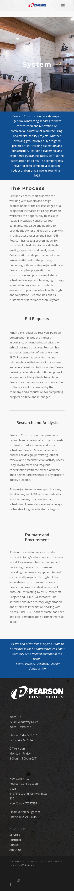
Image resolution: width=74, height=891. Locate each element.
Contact (14, 845)
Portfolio (15, 840)
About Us (15, 850)
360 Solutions (27, 865)
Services (14, 835)
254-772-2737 (28, 735)
